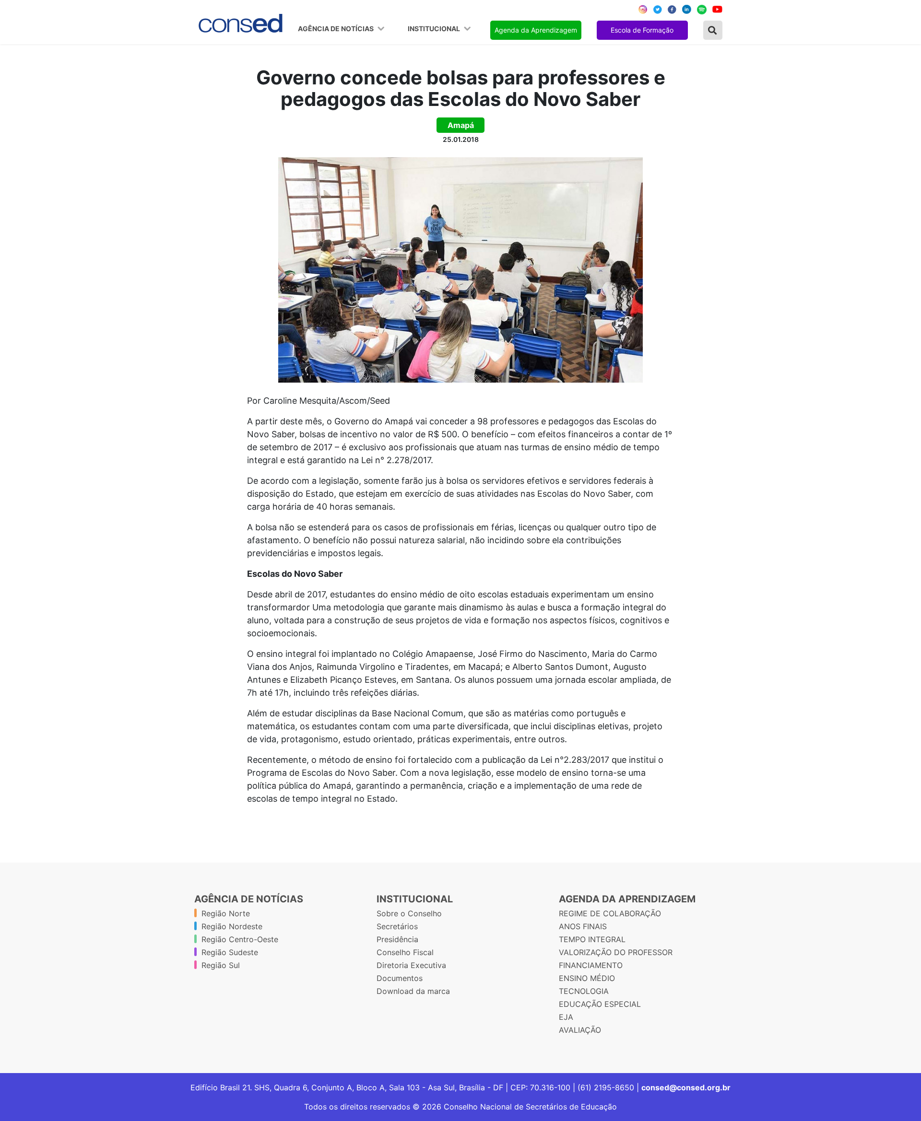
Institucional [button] (434, 29)
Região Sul (220, 965)
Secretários (397, 926)
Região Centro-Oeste (239, 939)
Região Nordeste (231, 926)
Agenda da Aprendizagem (536, 30)
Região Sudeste (229, 952)
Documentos (400, 978)
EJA (566, 1017)
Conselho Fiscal (405, 952)
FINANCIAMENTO (591, 965)
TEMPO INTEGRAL (592, 939)
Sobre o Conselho (409, 913)
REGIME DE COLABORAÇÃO (610, 913)
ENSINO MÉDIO (587, 978)
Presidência (397, 939)
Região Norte (225, 913)
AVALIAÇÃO (580, 1030)
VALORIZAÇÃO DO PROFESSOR (616, 952)
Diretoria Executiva (411, 965)
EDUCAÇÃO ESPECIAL (600, 1004)
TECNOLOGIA (584, 991)
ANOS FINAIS (583, 926)
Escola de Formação (642, 30)
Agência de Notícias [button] (336, 29)
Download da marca (413, 991)
